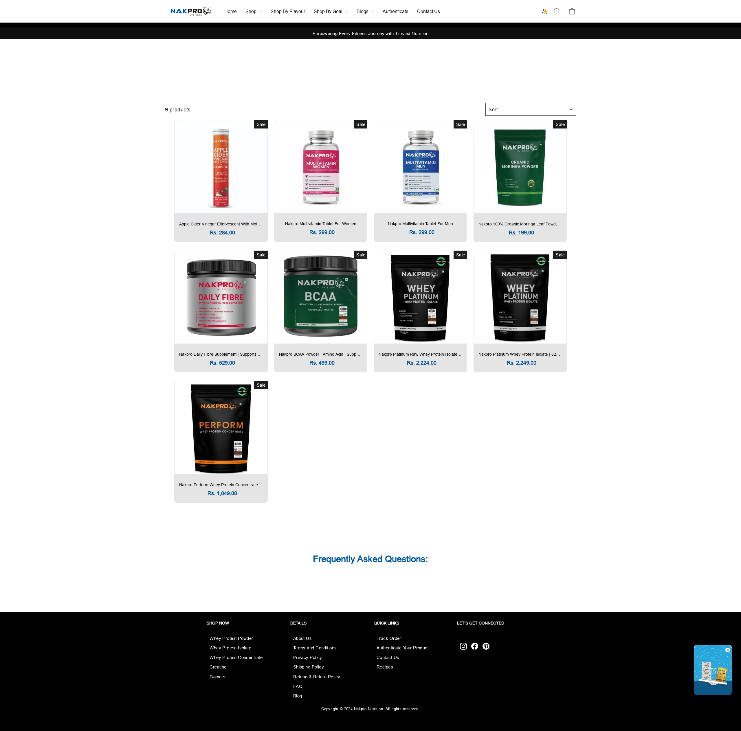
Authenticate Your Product (403, 647)
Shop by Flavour (288, 11)
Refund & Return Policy (316, 676)
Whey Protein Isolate (230, 647)
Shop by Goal (329, 11)
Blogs (363, 11)
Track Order (389, 638)
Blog (297, 695)
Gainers (217, 676)
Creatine (218, 666)
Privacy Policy (307, 657)
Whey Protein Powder (231, 638)
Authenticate (395, 11)
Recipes (385, 666)
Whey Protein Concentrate (236, 657)
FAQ (297, 686)
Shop (251, 11)
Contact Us (428, 11)
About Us (302, 638)
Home (230, 11)
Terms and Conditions (315, 647)
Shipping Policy (308, 666)
